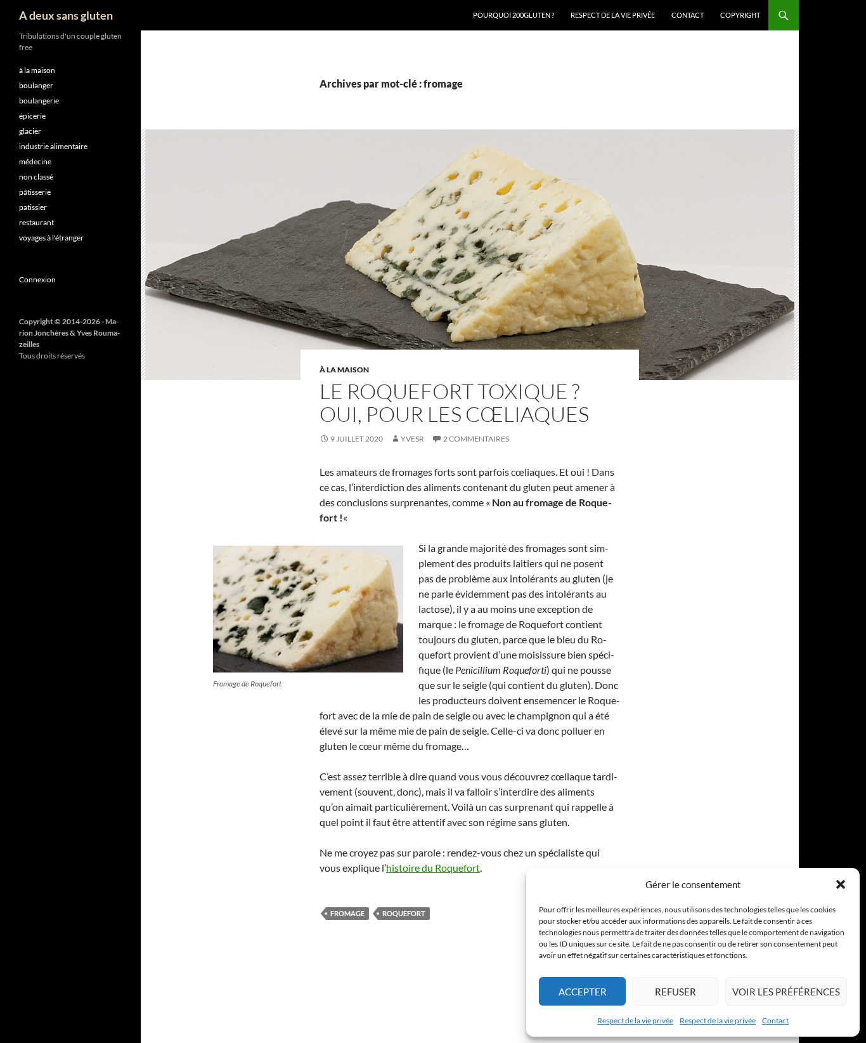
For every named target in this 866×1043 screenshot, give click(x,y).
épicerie (32, 116)
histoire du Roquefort (433, 868)
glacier (30, 131)
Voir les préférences (786, 991)
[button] (840, 884)
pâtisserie (35, 192)
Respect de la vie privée (635, 1020)
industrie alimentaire (53, 146)
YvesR (412, 438)
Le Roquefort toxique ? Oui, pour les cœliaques (454, 402)
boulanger (36, 85)
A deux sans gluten (66, 15)
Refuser (675, 991)
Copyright (740, 15)
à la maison (344, 369)
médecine (35, 161)
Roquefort (403, 913)
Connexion (37, 279)
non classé (36, 176)
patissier (33, 207)
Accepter (583, 991)
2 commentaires (476, 438)
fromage (347, 913)
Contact (775, 1020)
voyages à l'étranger (51, 237)
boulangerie (39, 100)
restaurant (36, 222)
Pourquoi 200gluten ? (513, 15)
